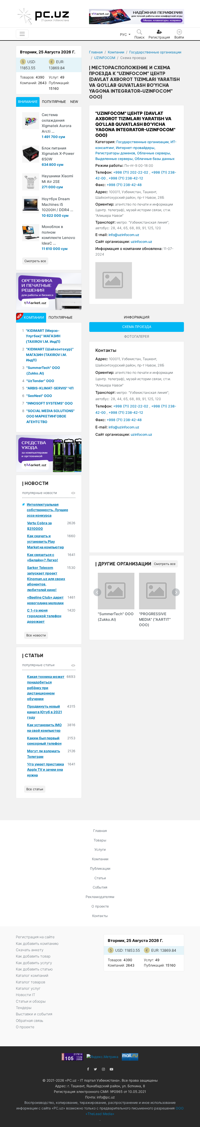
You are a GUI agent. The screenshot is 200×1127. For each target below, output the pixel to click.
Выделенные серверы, (114, 159)
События (100, 887)
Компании (116, 52)
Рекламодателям (100, 897)
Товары (100, 840)
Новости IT (25, 994)
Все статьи (34, 789)
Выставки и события (34, 1014)
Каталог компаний (32, 975)
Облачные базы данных (155, 159)
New (74, 101)
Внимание (28, 101)
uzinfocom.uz (141, 241)
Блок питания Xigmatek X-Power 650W (58, 153)
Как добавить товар (33, 956)
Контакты (100, 916)
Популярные (54, 101)
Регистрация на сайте (35, 937)
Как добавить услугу (34, 962)
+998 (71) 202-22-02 (131, 172)
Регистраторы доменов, (115, 153)
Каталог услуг (28, 988)
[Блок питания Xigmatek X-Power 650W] (30, 154)
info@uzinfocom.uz (124, 235)
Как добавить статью (34, 969)
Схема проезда (136, 327)
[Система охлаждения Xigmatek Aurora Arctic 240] (30, 120)
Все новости (36, 635)
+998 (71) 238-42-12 (126, 178)
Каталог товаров (30, 982)
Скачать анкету (29, 950)
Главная (96, 52)
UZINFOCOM (104, 58)
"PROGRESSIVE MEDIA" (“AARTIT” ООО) (155, 619)
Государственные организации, (143, 142)
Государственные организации (155, 52)
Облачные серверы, (154, 153)
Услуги (100, 849)
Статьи (100, 878)
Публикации (100, 868)
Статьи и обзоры (31, 1001)
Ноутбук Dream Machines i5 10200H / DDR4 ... (57, 204)
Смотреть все (165, 564)
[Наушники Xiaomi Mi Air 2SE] (30, 181)
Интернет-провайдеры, (135, 148)
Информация (136, 317)
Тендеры (23, 1007)
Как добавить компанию (37, 943)
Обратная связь (29, 1020)
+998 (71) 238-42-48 (124, 185)
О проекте (100, 906)
